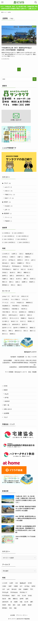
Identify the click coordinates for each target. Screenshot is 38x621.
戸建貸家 (8, 221)
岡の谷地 (5, 263)
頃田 (19, 285)
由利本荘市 (20, 275)
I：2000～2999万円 (23, 242)
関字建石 (5, 285)
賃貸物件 (7, 213)
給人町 (18, 278)
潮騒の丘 (27, 272)
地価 (29, 315)
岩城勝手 (20, 263)
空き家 (24, 324)
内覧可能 (31, 312)
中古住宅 (8, 206)
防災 (26, 330)
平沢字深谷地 (6, 269)
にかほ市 (5, 253)
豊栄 (11, 282)
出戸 (4, 260)
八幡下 (20, 257)
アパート (8, 217)
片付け (23, 321)
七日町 (14, 253)
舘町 (26, 278)
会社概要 (6, 413)
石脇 (12, 278)
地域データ (9, 198)
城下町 (5, 318)
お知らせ (8, 191)
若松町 (32, 278)
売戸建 (6, 397)
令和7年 (24, 309)
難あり (32, 330)
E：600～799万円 (8, 239)
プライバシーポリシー (22, 615)
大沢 (27, 260)
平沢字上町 (6, 266)
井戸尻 (5, 257)
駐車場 (12, 334)
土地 (7, 209)
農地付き (18, 330)
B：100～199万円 (17, 233)
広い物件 (5, 321)
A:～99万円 (6, 233)
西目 (4, 282)
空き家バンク (6, 327)
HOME (6, 386)
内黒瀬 (27, 257)
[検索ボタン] (35, 2)
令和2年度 (15, 305)
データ (5, 302)
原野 (4, 315)
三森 (21, 253)
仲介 (14, 312)
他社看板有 (6, 305)
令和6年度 (15, 309)
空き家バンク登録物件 (20, 327)
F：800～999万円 (21, 239)
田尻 (12, 275)
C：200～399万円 (8, 236)
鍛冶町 (32, 282)
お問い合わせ (8, 409)
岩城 (13, 263)
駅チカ (5, 334)
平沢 (28, 263)
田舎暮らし (6, 324)
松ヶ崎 (30, 269)
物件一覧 (6, 405)
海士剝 (12, 272)
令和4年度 (5, 309)
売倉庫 (23, 318)
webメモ (8, 187)
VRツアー (15, 296)
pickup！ (6, 296)
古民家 (22, 315)
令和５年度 (6, 312)
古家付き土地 (13, 315)
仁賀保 (12, 257)
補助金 (32, 327)
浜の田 (5, 272)
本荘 (23, 269)
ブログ (7, 183)
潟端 (19, 272)
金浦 (18, 282)
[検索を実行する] (34, 79)
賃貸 (11, 330)
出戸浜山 (12, 260)
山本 (33, 260)
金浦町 (24, 282)
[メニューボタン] (2, 2)
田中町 (5, 275)
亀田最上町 (29, 253)
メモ (12, 302)
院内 (13, 285)
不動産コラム (10, 194)
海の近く (14, 321)
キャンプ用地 (15, 299)
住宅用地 (22, 312)
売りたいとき (14, 318)
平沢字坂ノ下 (27, 266)
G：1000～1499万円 (8, 242)
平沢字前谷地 (16, 266)
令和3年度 (25, 305)
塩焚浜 (20, 260)
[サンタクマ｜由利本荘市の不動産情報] (19, 2)
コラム (25, 299)
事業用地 (29, 302)
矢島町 (5, 278)
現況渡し (31, 321)
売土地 (31, 318)
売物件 (7, 202)
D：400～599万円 (22, 236)
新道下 (16, 269)
